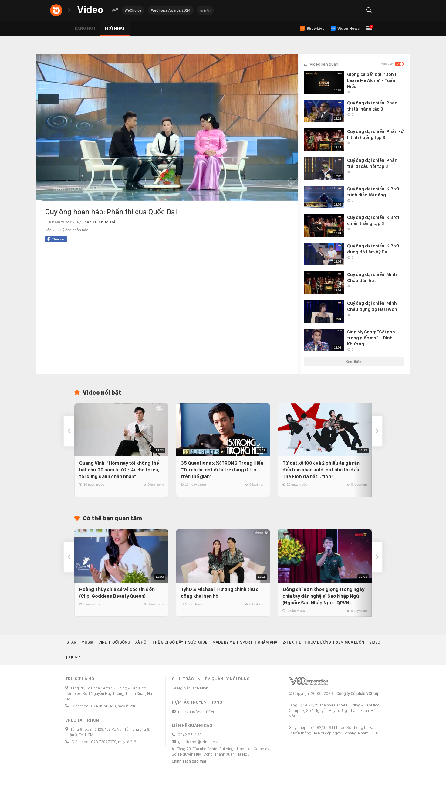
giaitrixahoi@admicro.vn (199, 742)
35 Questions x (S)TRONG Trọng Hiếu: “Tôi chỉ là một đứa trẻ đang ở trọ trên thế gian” (223, 469)
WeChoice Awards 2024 (171, 10)
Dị (300, 642)
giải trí (205, 10)
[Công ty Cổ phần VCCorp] (308, 681)
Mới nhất (115, 28)
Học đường (319, 642)
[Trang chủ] (90, 10)
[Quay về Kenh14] (56, 10)
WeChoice (133, 10)
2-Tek (288, 642)
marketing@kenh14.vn (196, 711)
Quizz (74, 657)
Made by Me (223, 642)
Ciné (102, 642)
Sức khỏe (197, 642)
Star (71, 642)
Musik (87, 642)
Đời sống (121, 642)
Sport (246, 642)
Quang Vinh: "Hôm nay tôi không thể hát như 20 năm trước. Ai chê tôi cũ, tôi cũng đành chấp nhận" (119, 469)
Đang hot (85, 28)
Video (374, 642)
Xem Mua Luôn (350, 642)
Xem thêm (354, 362)
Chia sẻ (57, 239)
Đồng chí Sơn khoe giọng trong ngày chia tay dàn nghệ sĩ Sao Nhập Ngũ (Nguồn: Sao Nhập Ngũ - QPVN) (323, 596)
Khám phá (267, 642)
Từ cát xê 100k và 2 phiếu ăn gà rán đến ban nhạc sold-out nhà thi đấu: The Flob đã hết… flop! (321, 469)
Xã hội (141, 642)
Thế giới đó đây (167, 642)
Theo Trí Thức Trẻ (99, 222)
